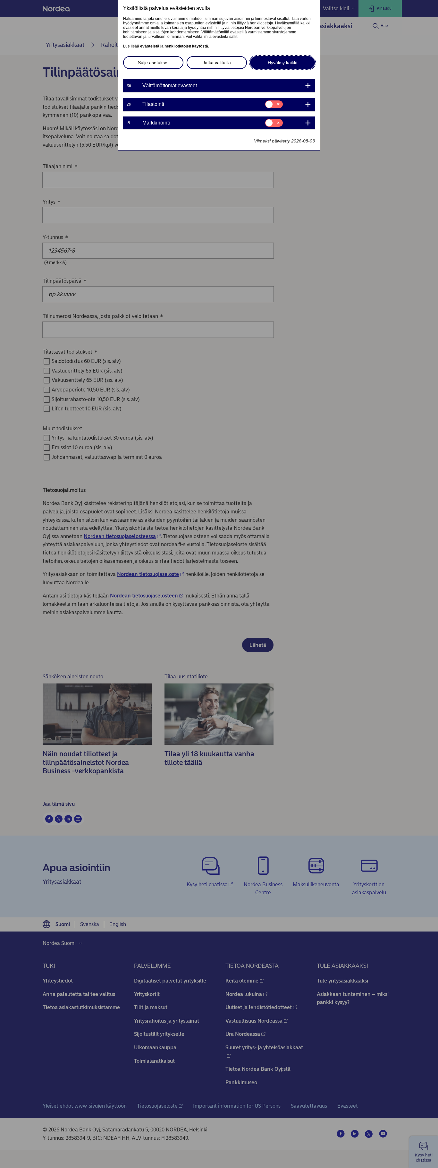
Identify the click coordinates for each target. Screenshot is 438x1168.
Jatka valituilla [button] (217, 62)
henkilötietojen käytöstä (186, 46)
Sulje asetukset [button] (153, 62)
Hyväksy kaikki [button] (282, 62)
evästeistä (149, 46)
